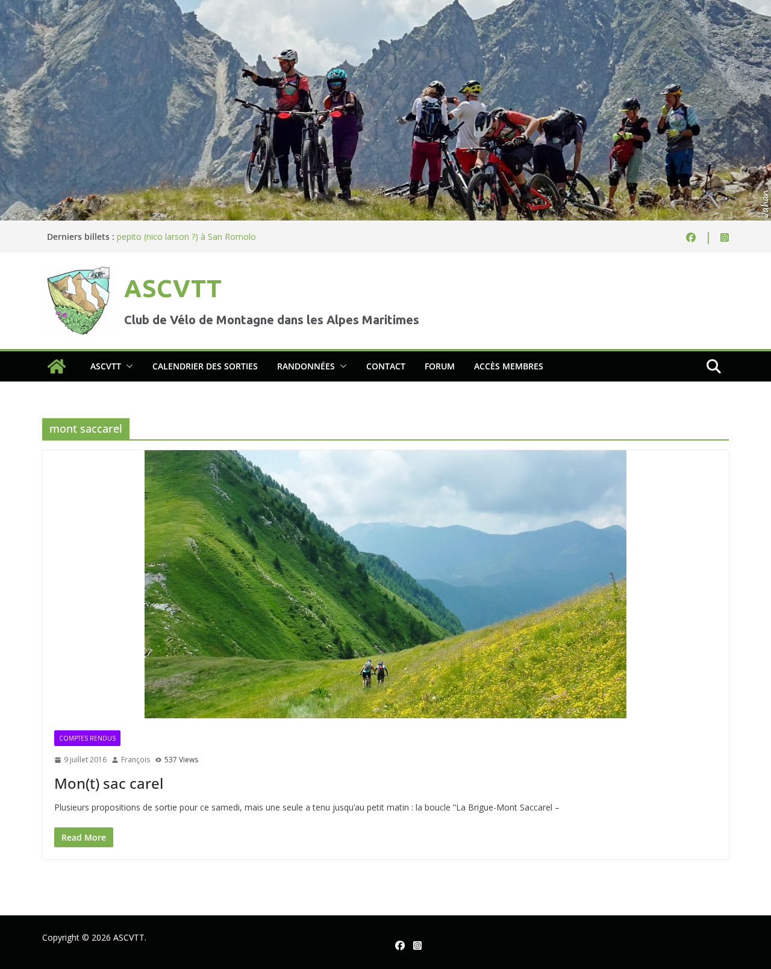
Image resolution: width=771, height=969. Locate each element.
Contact (385, 366)
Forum (440, 366)
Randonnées (306, 366)
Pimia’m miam (144, 234)
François (135, 759)
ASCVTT (173, 288)
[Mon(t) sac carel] (385, 584)
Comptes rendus (87, 738)
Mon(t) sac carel (108, 783)
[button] (127, 366)
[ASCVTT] (385, 8)
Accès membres (508, 366)
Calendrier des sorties (205, 366)
